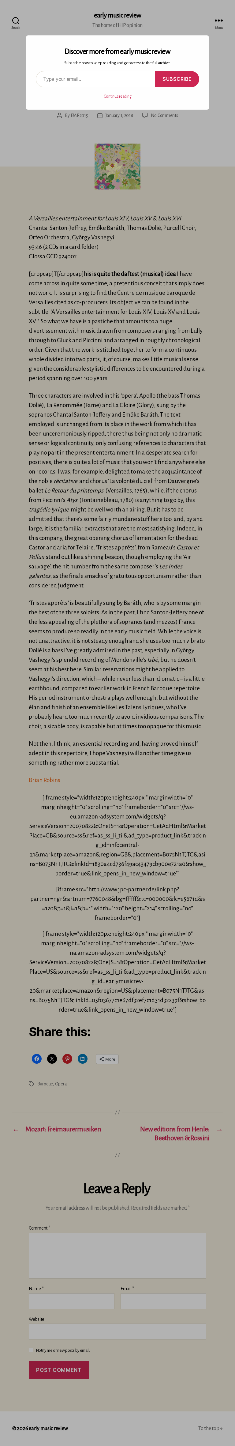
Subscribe (177, 79)
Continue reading (118, 96)
